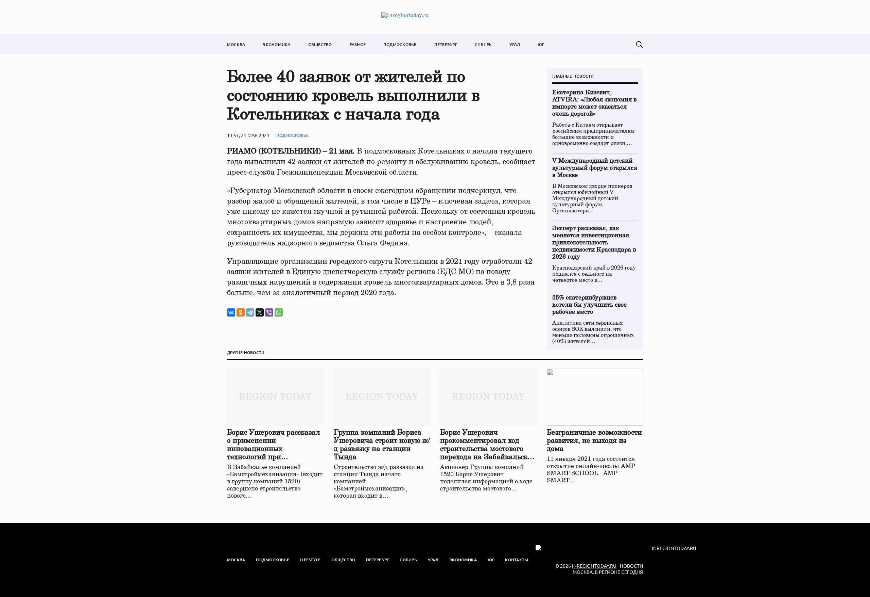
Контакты (516, 560)
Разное (358, 44)
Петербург (445, 44)
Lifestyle (310, 560)
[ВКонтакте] (231, 312)
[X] (260, 312)
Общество (320, 44)
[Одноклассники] (241, 312)
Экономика (276, 44)
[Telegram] (250, 312)
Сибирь (483, 44)
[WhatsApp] (279, 312)
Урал (514, 44)
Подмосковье (400, 44)
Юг (541, 44)
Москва (236, 44)
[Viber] (269, 312)
